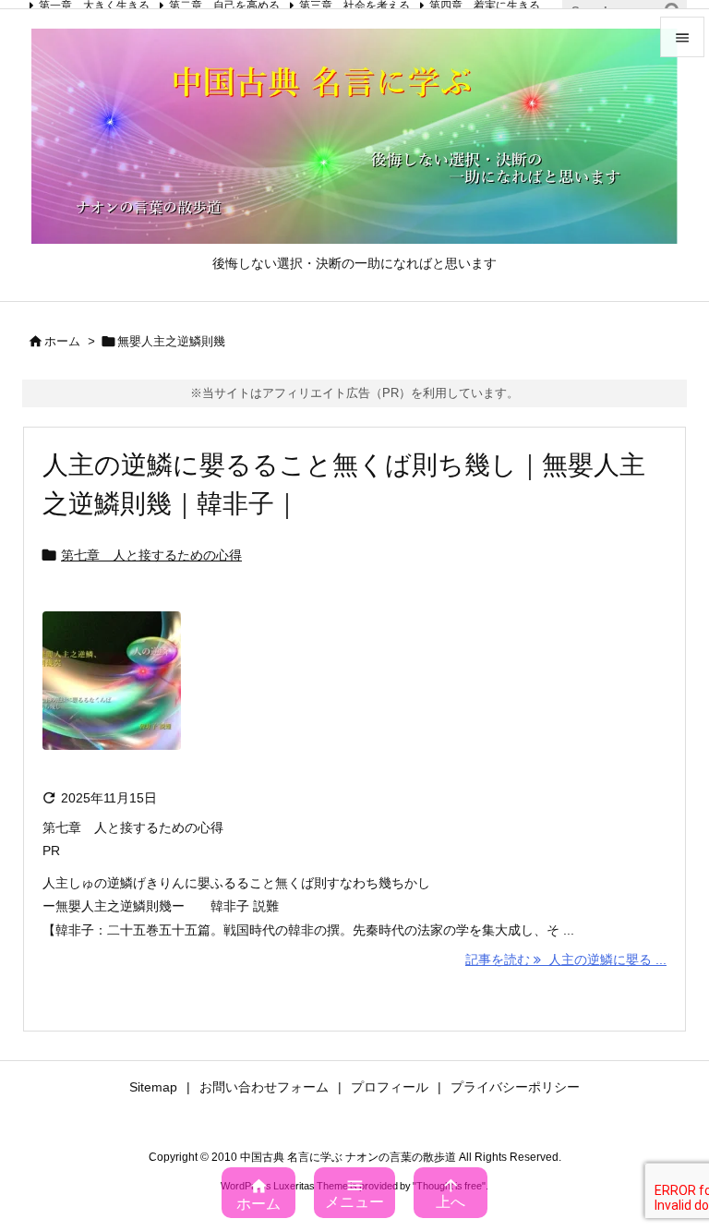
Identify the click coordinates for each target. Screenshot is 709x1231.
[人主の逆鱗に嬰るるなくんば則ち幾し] (111, 693)
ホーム (62, 341)
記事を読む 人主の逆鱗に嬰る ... (566, 959)
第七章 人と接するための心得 (151, 555)
